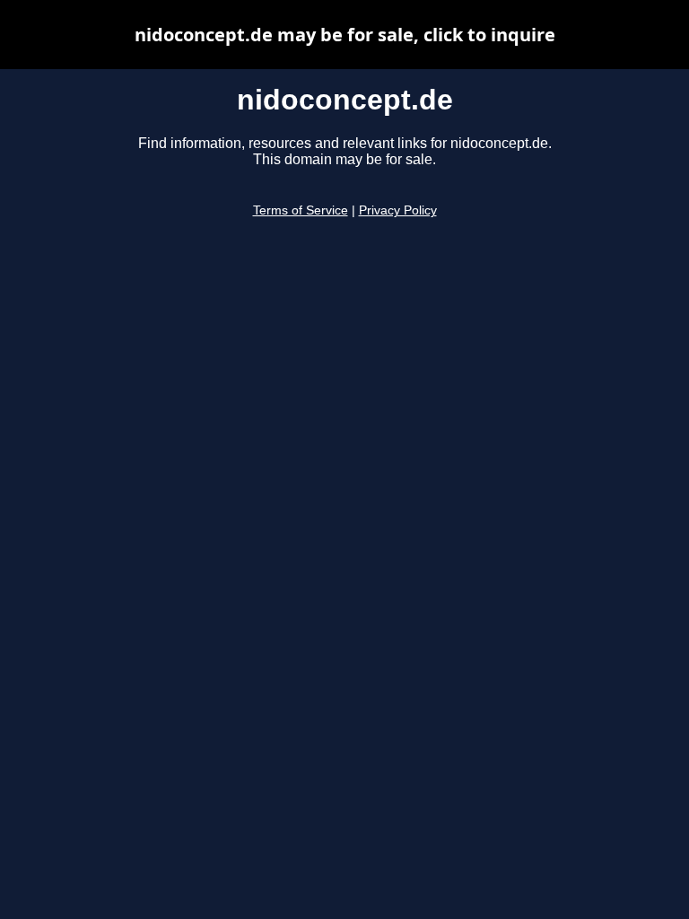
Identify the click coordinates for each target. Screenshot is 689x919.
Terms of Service (300, 210)
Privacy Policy (398, 210)
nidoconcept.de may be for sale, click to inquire (345, 34)
